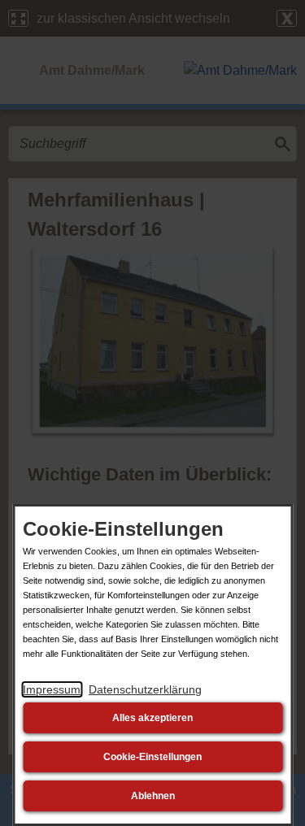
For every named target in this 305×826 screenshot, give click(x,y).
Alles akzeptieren (152, 718)
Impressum (52, 689)
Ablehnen (153, 796)
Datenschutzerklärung (145, 689)
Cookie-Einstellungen (152, 757)
